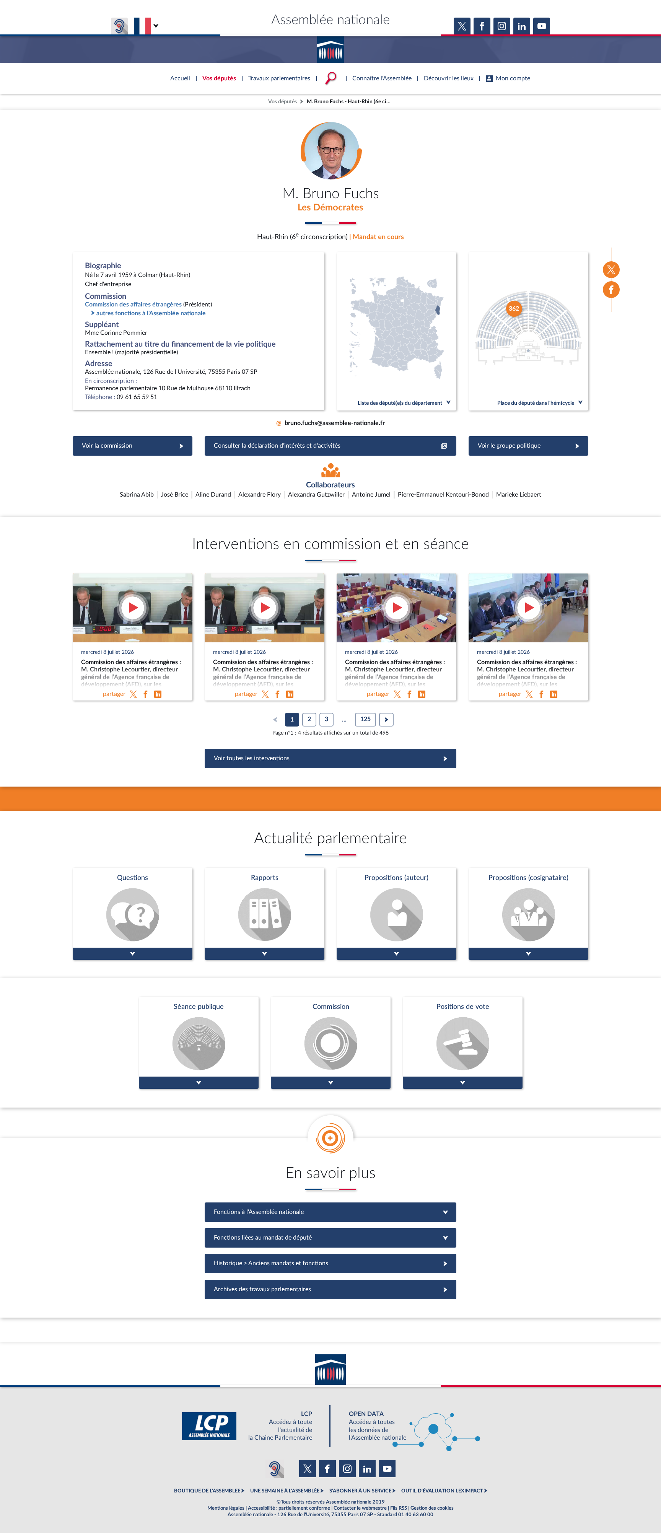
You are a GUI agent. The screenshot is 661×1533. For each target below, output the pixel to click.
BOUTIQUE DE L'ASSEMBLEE (207, 1491)
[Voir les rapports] (264, 914)
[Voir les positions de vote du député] (463, 1043)
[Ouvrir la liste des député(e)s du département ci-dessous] (396, 331)
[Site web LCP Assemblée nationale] (253, 1426)
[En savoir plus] (396, 914)
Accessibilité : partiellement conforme (289, 1508)
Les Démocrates (330, 207)
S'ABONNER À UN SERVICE (360, 1491)
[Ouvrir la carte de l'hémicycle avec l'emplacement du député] (528, 331)
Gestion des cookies (432, 1508)
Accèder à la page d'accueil (330, 47)
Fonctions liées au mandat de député (330, 1238)
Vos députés (282, 101)
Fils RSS (398, 1508)
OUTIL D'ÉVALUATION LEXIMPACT (442, 1491)
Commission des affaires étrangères (133, 304)
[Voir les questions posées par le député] (132, 914)
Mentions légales (225, 1508)
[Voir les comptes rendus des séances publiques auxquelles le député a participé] (199, 1043)
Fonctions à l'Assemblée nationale (331, 1212)
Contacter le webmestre (360, 1508)
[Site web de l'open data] (408, 1426)
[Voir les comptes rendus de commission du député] (331, 1043)
